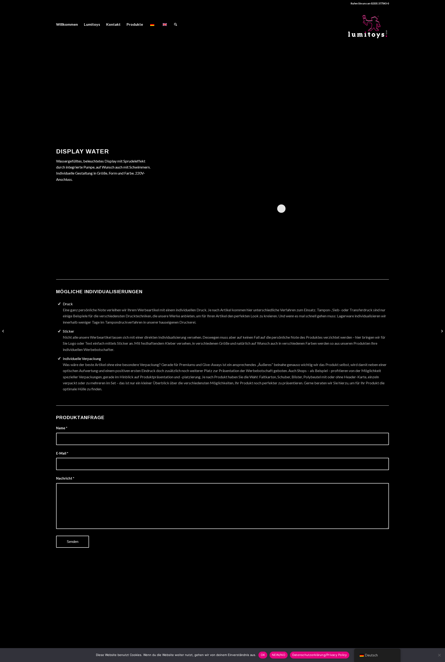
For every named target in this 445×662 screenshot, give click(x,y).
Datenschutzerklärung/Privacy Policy (319, 655)
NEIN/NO (278, 655)
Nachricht (65, 478)
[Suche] (175, 24)
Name (61, 428)
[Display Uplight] (3, 331)
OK (263, 655)
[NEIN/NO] (439, 655)
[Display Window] (441, 331)
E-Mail (62, 453)
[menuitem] (67, 24)
